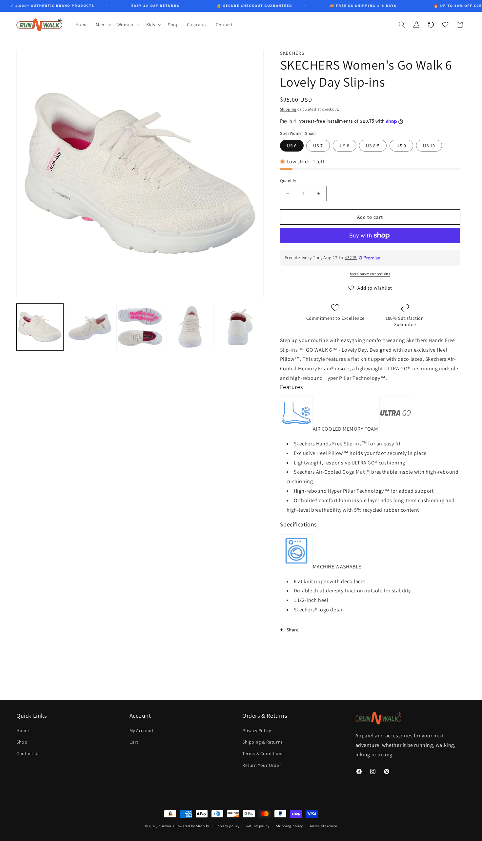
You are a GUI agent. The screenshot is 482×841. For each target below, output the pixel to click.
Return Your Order (261, 765)
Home (22, 730)
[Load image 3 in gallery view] (139, 326)
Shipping (288, 109)
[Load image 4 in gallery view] (190, 326)
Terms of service (323, 825)
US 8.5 (373, 146)
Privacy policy (227, 825)
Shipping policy (289, 825)
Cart (134, 742)
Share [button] (293, 630)
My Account (142, 730)
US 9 (401, 146)
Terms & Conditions (263, 753)
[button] (102, 24)
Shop (21, 742)
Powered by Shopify (192, 826)
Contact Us (28, 753)
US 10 (429, 146)
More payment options (370, 273)
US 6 (292, 146)
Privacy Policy (256, 730)
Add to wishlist (374, 288)
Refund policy (258, 825)
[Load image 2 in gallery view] (90, 326)
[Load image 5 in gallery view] (240, 326)
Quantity (288, 180)
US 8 (345, 146)
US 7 (318, 146)
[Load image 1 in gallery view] (39, 326)
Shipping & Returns (262, 742)
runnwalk (166, 826)
